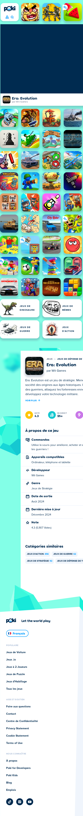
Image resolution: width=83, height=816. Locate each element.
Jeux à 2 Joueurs (16, 667)
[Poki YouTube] (29, 801)
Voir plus (31, 400)
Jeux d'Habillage (16, 681)
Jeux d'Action (38, 554)
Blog (9, 782)
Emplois (11, 790)
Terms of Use (14, 743)
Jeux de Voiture (16, 652)
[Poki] (9, 8)
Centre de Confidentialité (22, 721)
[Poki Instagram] (19, 801)
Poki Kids (12, 775)
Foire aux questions (18, 706)
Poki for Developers (18, 768)
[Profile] (7, 17)
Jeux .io (11, 659)
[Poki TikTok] (9, 801)
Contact (11, 714)
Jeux (50, 359)
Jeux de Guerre (64, 554)
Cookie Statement (17, 735)
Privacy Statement (17, 728)
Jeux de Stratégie (39, 561)
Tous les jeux (14, 689)
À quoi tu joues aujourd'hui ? (12, 17)
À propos (11, 760)
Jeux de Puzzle (15, 674)
